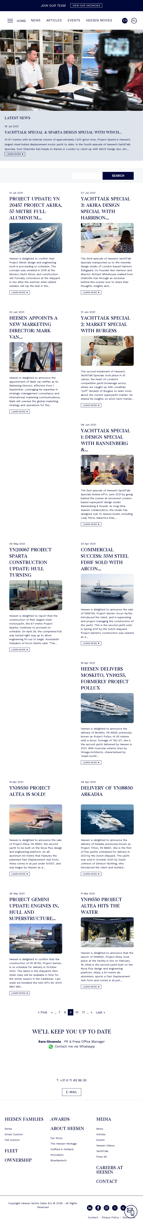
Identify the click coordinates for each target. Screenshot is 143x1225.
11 (83, 1012)
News (35, 20)
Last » (100, 1012)
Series (8, 1128)
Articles (54, 20)
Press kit (101, 1156)
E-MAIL (71, 1092)
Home (21, 21)
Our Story (56, 1138)
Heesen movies (99, 20)
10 (76, 1012)
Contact (106, 1181)
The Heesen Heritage (63, 1143)
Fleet (11, 1151)
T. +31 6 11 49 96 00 (71, 1080)
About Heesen (67, 1128)
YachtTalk (102, 1151)
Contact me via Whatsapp (74, 1046)
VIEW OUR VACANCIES (86, 5)
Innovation (56, 1154)
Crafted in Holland (61, 1149)
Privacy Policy (110, 1217)
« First (42, 1012)
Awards (60, 1119)
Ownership (18, 1160)
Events (74, 20)
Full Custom (12, 1139)
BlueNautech (58, 1160)
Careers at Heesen (109, 1170)
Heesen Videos (105, 1145)
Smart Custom (14, 1134)
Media (103, 1119)
